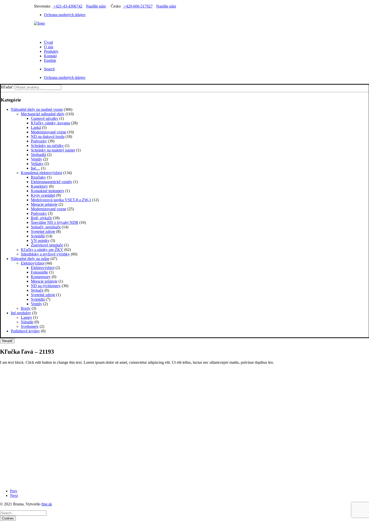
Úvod (48, 42)
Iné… (35, 168)
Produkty (51, 51)
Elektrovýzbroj (32, 263)
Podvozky (39, 141)
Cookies (8, 518)
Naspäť (7, 341)
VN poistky (40, 240)
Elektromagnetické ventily (51, 182)
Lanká (36, 127)
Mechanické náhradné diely (43, 114)
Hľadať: (7, 87)
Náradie (27, 322)
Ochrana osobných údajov (65, 15)
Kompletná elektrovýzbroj (41, 173)
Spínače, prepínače (46, 227)
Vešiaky (37, 164)
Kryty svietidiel (43, 195)
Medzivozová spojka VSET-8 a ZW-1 (61, 200)
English (50, 60)
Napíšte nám (96, 6)
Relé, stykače (41, 218)
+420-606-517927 (138, 6)
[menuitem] (189, 15)
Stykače (37, 290)
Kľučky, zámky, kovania (50, 123)
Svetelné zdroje (43, 231)
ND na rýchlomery (46, 286)
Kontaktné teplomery (47, 191)
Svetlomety (30, 326)
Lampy (26, 317)
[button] (49, 69)
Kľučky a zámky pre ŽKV (42, 249)
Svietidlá (38, 236)
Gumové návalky (44, 118)
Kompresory (41, 277)
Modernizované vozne (48, 132)
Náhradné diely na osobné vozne (37, 109)
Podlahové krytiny (25, 331)
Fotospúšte (39, 272)
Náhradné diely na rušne (30, 258)
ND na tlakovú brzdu (48, 136)
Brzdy (26, 308)
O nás (48, 47)
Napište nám (166, 6)
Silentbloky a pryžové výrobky (45, 254)
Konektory (39, 186)
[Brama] (184, 28)
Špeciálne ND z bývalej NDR (54, 222)
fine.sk (46, 504)
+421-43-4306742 (67, 6)
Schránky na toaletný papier (53, 150)
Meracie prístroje (44, 204)
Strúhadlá (38, 154)
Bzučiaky (38, 177)
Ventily (36, 159)
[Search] (23, 513)
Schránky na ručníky (47, 145)
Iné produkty (21, 313)
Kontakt (50, 56)
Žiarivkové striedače (47, 245)
